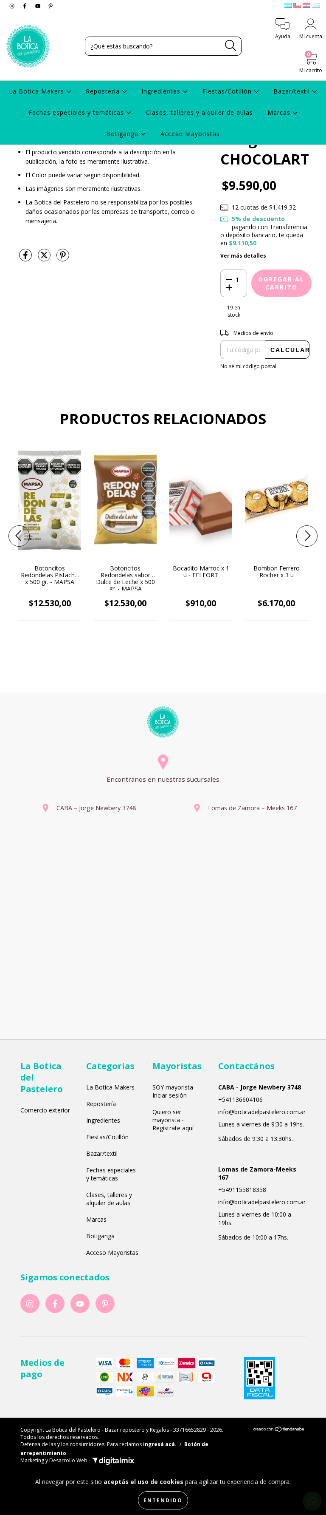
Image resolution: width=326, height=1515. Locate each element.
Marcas (279, 112)
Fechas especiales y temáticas (77, 112)
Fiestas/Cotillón (228, 91)
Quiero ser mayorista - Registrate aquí (173, 1120)
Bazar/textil (292, 91)
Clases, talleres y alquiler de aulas (199, 112)
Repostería (104, 91)
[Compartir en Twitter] (45, 258)
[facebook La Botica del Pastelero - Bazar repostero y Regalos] (25, 6)
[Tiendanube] (279, 1430)
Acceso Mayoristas (190, 134)
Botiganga (123, 134)
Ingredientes (162, 91)
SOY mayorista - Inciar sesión (174, 1091)
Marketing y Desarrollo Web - (56, 1460)
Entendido (163, 1500)
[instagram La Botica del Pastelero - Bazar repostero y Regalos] (12, 6)
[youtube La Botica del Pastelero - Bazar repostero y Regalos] (38, 6)
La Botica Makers (37, 91)
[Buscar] (231, 46)
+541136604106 (240, 1099)
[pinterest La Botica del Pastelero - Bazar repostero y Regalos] (50, 6)
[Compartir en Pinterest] (62, 258)
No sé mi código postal (248, 366)
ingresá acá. (160, 1444)
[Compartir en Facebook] (26, 258)
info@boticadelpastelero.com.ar (262, 1112)
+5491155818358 (242, 1190)
